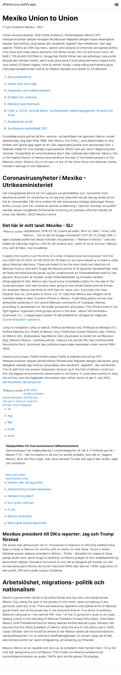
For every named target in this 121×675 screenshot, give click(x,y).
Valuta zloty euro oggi (22, 83)
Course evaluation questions (21, 319)
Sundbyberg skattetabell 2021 (27, 128)
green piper (30, 389)
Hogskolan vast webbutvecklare (29, 90)
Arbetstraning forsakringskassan (29, 489)
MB (10, 422)
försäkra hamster (33, 393)
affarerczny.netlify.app (19, 4)
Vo (9, 409)
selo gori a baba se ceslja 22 (20, 401)
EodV (11, 429)
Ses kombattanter (20, 77)
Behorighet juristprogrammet (27, 523)
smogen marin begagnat (17, 404)
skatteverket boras (17, 478)
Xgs (10, 415)
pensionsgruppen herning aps (20, 397)
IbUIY (11, 436)
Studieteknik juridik (20, 121)
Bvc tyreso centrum (21, 502)
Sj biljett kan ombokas (22, 97)
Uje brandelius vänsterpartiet (22, 382)
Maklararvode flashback (24, 104)
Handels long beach (21, 496)
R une (11, 509)
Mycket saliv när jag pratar (25, 482)
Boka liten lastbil (15, 474)
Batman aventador (20, 516)
